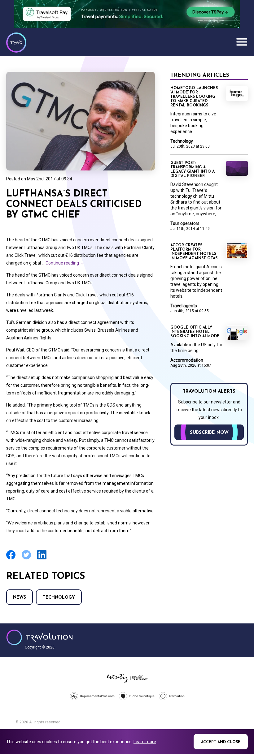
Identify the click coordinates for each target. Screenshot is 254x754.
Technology (59, 597)
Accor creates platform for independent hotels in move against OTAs (193, 251)
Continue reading (65, 263)
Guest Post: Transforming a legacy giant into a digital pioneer (192, 169)
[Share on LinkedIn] (41, 558)
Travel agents (183, 306)
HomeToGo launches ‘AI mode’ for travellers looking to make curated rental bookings (194, 96)
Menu (241, 41)
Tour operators (184, 223)
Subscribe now (209, 432)
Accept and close (220, 742)
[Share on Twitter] (26, 558)
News (19, 597)
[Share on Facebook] (10, 558)
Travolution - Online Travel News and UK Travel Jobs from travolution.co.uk (39, 637)
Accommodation (186, 360)
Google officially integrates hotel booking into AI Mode (194, 332)
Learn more (145, 741)
